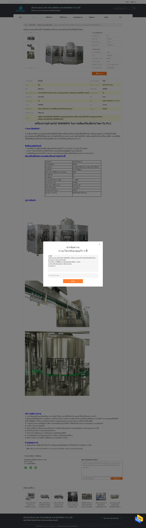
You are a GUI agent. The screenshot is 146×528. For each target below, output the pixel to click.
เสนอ (73, 281)
